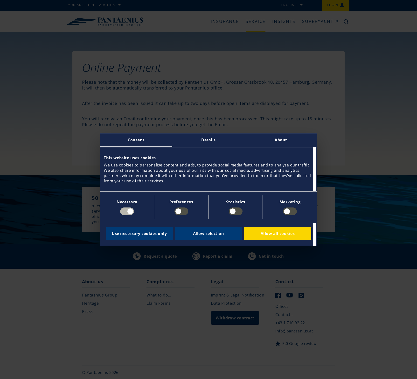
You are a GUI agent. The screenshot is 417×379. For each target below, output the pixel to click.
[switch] (181, 211)
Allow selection (208, 233)
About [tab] (281, 140)
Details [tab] (208, 140)
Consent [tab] (136, 140)
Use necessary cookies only (139, 233)
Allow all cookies (278, 233)
